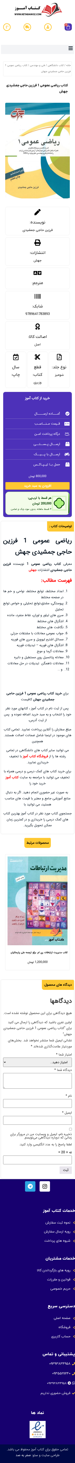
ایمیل (67, 1112)
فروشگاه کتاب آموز (35, 756)
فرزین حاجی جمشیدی (37, 230)
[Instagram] (45, 1186)
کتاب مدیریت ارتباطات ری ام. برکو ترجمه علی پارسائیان (39, 952)
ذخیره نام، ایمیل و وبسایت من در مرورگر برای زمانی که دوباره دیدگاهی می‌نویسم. (41, 1136)
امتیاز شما (64, 1054)
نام (69, 1096)
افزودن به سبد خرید (37, 485)
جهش (37, 260)
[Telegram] (30, 1186)
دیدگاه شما (63, 1070)
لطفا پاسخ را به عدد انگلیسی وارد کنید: (45, 1144)
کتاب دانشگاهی (56, 65)
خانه (68, 65)
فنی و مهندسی (37, 65)
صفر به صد (23, 1455)
